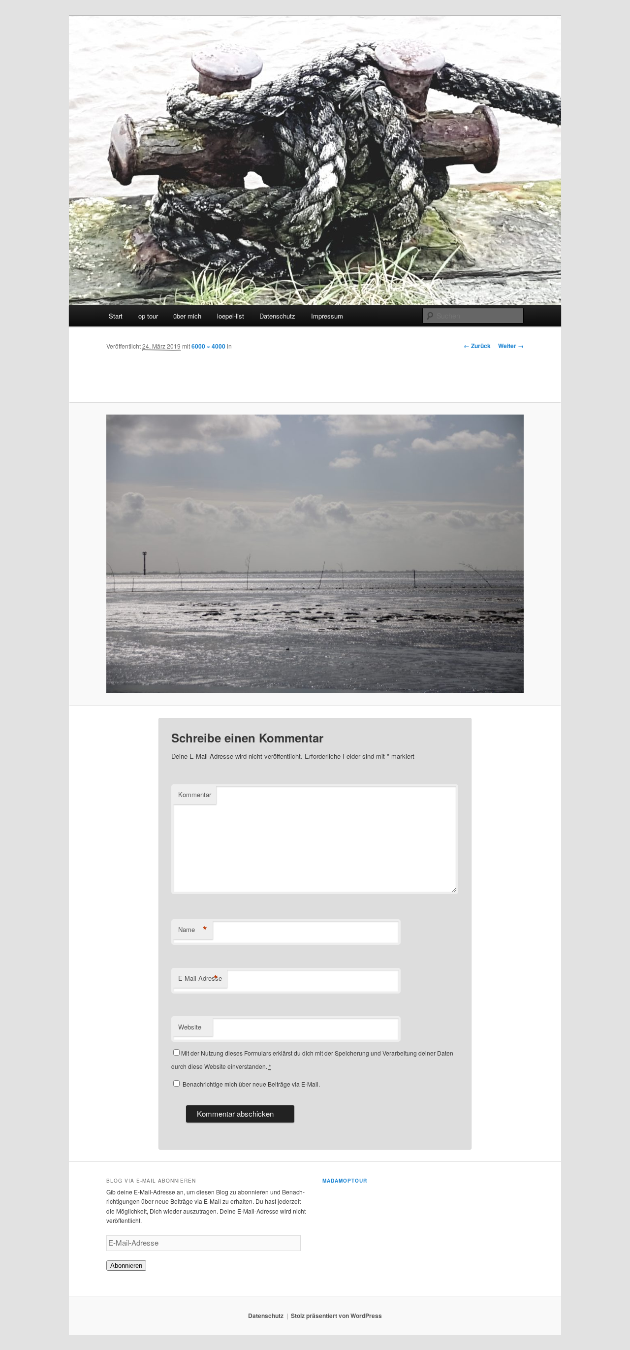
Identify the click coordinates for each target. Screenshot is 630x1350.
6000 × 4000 (208, 346)
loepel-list (230, 316)
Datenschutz (277, 316)
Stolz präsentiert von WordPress (336, 1315)
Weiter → (511, 345)
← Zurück (477, 345)
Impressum (327, 316)
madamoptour (344, 1180)
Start (116, 316)
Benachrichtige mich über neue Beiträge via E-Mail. (251, 1084)
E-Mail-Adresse (200, 978)
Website (189, 1026)
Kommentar (194, 794)
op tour (148, 316)
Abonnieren (126, 1265)
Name (192, 929)
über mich (187, 316)
